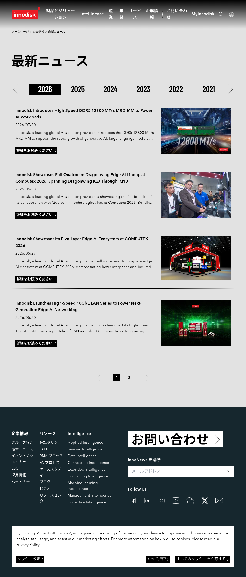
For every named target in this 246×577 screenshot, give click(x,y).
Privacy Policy (28, 545)
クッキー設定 (28, 559)
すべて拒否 (156, 559)
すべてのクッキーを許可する (201, 559)
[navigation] (92, 14)
